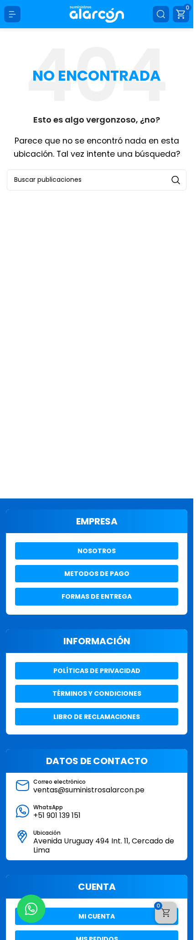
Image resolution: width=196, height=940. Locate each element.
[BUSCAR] (175, 180)
